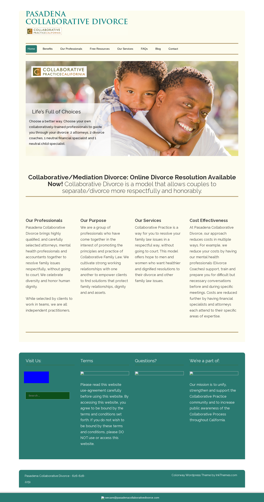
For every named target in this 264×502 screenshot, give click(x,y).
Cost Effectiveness (209, 220)
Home (31, 48)
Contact (173, 48)
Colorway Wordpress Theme (191, 475)
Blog (158, 48)
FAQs (144, 48)
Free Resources (100, 48)
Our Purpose (93, 220)
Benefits (48, 48)
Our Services (125, 48)
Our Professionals (71, 48)
